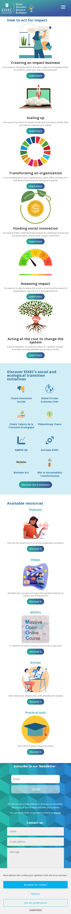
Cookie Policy (35, 909)
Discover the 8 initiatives (35, 484)
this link (57, 812)
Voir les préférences (35, 902)
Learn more (35, 75)
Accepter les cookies (35, 884)
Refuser (35, 893)
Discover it (35, 548)
